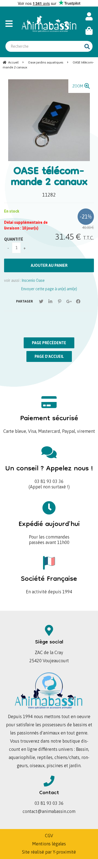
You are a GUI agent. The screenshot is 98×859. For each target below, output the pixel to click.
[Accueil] (49, 23)
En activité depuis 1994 (49, 582)
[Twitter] (41, 301)
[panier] (89, 30)
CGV (49, 835)
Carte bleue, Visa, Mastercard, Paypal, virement (49, 422)
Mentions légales (49, 843)
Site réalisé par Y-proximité (49, 851)
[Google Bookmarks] (69, 301)
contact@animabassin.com (49, 811)
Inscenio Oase (33, 280)
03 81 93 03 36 (49, 472)
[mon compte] (89, 16)
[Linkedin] (50, 301)
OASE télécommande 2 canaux (49, 177)
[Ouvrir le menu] (10, 24)
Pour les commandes (49, 528)
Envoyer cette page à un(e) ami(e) (49, 289)
